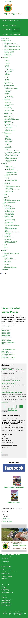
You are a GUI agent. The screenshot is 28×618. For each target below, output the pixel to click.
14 (13, 408)
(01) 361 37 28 (5, 520)
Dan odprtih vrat (5, 356)
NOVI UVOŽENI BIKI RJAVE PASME (11, 393)
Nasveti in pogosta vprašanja (12, 377)
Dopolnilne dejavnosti (6, 603)
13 (9, 408)
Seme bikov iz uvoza (6, 337)
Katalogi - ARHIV (5, 352)
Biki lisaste (3, 343)
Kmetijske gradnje (5, 600)
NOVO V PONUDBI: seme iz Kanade (11, 370)
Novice (2, 418)
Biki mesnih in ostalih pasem (8, 342)
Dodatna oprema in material (8, 357)
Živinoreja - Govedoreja (6, 576)
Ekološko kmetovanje (6, 575)
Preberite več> (4, 375)
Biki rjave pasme (5, 330)
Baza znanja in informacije (7, 359)
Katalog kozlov (4, 351)
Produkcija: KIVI (17, 614)
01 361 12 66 (10, 13)
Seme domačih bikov (6, 327)
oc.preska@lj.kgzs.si (18, 13)
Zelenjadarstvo (5, 596)
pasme (8, 343)
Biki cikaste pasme (5, 335)
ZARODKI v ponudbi (6, 354)
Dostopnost (19, 613)
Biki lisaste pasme (5, 333)
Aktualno (8, 368)
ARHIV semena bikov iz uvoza (8, 349)
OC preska (3, 368)
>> (19, 408)
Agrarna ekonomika (6, 605)
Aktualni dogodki (5, 590)
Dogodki (6, 418)
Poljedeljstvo (4, 578)
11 (21, 406)
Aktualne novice (5, 589)
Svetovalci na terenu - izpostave (9, 572)
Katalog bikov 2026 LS (14, 502)
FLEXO (21, 396)
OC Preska (3, 587)
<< (2, 406)
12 (24, 406)
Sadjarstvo (4, 597)
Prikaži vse (4, 411)
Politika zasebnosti (12, 613)
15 (16, 408)
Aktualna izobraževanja (7, 592)
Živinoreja (3, 586)
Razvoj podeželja (5, 573)
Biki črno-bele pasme (6, 329)
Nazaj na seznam (5, 452)
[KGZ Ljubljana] (8, 1)
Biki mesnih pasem (5, 332)
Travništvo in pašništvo (6, 599)
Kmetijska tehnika (5, 602)
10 (18, 406)
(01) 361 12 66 (6, 518)
